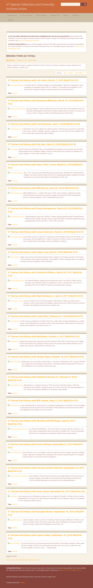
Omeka (22, 582)
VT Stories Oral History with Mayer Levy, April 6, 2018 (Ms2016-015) (42, 252)
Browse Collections (26, 15)
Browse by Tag (21, 60)
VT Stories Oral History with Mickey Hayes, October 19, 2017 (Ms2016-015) (46, 357)
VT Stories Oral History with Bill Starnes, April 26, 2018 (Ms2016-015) (43, 188)
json (27, 560)
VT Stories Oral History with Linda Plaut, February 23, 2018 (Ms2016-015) (45, 316)
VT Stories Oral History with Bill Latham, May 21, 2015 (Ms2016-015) (43, 400)
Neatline (66, 15)
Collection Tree (55, 15)
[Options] (81, 4)
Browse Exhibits (41, 15)
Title (65, 73)
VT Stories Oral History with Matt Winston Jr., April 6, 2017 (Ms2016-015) (45, 296)
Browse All (10, 60)
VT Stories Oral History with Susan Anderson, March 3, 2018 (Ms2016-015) (46, 232)
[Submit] (85, 4)
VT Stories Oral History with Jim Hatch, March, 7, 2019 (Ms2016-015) (43, 80)
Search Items (32, 60)
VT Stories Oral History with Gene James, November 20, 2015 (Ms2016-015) (46, 491)
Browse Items (12, 15)
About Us (11, 20)
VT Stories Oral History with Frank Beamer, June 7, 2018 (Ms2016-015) (44, 124)
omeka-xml (32, 560)
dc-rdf (15, 560)
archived (14, 93)
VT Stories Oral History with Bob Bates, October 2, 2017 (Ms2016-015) (43, 336)
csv (11, 560)
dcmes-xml (21, 560)
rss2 (38, 560)
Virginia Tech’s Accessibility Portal (70, 570)
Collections (75, 15)
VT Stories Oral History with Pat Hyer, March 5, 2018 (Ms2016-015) (42, 144)
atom (8, 560)
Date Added (79, 73)
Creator (70, 73)
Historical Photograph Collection (28, 40)
